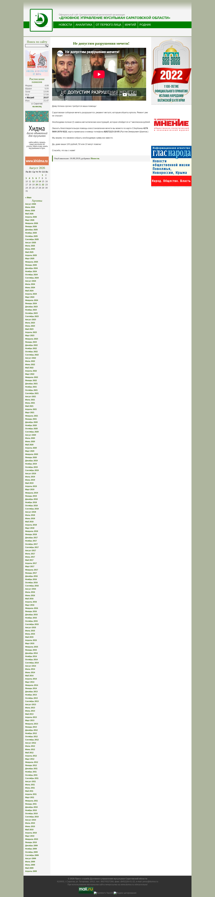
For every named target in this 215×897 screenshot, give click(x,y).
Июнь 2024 (30, 287)
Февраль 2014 (31, 685)
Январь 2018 (31, 534)
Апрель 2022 (31, 371)
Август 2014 (30, 666)
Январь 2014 (31, 688)
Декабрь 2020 (31, 422)
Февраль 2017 (31, 570)
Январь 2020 (31, 457)
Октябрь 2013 (31, 698)
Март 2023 (29, 335)
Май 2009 (29, 868)
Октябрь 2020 (31, 429)
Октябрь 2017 (31, 544)
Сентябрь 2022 (32, 355)
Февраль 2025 (31, 262)
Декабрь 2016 (31, 576)
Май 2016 (29, 599)
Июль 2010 (30, 823)
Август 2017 (30, 550)
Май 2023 (29, 329)
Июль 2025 (30, 246)
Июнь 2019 (30, 480)
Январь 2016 (31, 611)
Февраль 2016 (31, 608)
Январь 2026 (31, 226)
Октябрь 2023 (31, 313)
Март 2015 (29, 643)
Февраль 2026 (31, 223)
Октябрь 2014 (31, 659)
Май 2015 (29, 637)
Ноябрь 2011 (31, 772)
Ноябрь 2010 (31, 810)
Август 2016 (30, 589)
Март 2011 (29, 797)
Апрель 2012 (31, 756)
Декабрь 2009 (31, 846)
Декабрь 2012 (31, 730)
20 (37, 184)
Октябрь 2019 (31, 467)
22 (43, 184)
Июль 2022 (30, 361)
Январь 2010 (31, 842)
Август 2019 (30, 473)
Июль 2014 (30, 669)
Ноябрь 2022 (31, 348)
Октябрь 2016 (31, 583)
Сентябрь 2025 (32, 239)
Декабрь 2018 (31, 499)
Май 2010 (29, 830)
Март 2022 (29, 374)
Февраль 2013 (31, 724)
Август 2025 (30, 243)
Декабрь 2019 (31, 461)
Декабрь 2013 (31, 692)
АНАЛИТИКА (84, 24)
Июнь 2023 (30, 326)
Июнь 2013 (30, 711)
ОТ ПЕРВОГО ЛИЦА (108, 24)
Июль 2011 (30, 785)
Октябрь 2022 (31, 352)
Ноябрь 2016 (31, 579)
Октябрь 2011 (31, 775)
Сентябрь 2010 (32, 817)
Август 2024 (30, 281)
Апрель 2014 (31, 679)
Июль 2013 (30, 708)
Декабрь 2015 (31, 615)
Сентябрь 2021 (32, 393)
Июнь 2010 (30, 826)
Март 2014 (29, 682)
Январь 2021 (31, 419)
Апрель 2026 (31, 217)
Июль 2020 (30, 438)
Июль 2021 (30, 400)
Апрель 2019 (31, 486)
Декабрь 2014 (31, 653)
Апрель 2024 (31, 294)
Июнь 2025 (30, 249)
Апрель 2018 (31, 525)
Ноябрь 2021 (31, 387)
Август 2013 (30, 704)
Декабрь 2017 (31, 538)
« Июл (28, 197)
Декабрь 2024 (31, 268)
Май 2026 (29, 214)
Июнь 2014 (30, 672)
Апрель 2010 (31, 833)
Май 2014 (29, 676)
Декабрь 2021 (31, 384)
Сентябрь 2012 (32, 740)
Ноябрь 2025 (31, 233)
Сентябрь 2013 (32, 701)
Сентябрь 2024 (32, 278)
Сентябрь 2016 (32, 586)
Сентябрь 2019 (32, 470)
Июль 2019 (30, 477)
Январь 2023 (31, 342)
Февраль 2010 (31, 839)
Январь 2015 (31, 650)
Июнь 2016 (30, 595)
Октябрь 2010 (31, 813)
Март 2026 (29, 220)
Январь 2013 (31, 727)
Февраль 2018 (31, 531)
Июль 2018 (30, 515)
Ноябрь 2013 (31, 695)
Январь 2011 (31, 804)
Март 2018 (29, 528)
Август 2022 (30, 358)
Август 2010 (30, 820)
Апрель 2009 (31, 871)
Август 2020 (30, 435)
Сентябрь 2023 (32, 316)
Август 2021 (30, 396)
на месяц (36, 106)
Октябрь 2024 (31, 275)
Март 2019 (29, 489)
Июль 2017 (30, 554)
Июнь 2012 (30, 749)
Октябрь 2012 (31, 736)
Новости (95, 158)
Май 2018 (29, 522)
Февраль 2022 (31, 377)
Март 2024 (29, 297)
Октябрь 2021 (31, 390)
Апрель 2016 (31, 602)
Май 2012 (29, 753)
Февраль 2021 (31, 416)
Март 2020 (29, 451)
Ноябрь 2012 (31, 733)
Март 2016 (29, 605)
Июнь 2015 (30, 634)
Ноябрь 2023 (31, 310)
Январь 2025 (31, 265)
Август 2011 (30, 781)
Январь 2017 (31, 573)
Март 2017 (29, 566)
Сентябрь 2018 (32, 509)
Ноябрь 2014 (31, 656)
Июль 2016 (30, 592)
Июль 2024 (30, 284)
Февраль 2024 (31, 300)
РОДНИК (145, 24)
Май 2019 (29, 483)
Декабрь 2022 (31, 345)
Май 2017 (29, 560)
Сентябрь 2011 (31, 778)
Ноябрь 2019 (31, 464)
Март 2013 (29, 720)
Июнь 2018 (30, 518)
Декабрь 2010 (31, 807)
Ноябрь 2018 (31, 502)
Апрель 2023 (31, 332)
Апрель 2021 (31, 409)
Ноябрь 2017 (31, 541)
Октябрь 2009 (31, 852)
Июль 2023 (30, 323)
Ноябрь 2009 (31, 849)
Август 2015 (30, 627)
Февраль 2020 (31, 454)
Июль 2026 (30, 207)
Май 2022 (29, 368)
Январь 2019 (31, 496)
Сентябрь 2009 (32, 855)
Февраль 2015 (31, 647)
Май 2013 (29, 714)
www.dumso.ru (127, 884)
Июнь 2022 (30, 364)
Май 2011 (29, 791)
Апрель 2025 (31, 255)
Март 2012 (29, 759)
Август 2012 (30, 743)
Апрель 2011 (31, 794)
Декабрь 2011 (31, 769)
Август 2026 (30, 204)
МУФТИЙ (130, 24)
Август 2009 (30, 858)
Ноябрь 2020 (31, 425)
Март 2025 (29, 258)
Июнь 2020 (30, 441)
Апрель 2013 (31, 717)
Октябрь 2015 (31, 621)
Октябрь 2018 (31, 506)
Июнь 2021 (30, 403)
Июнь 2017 (30, 557)
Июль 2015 (30, 631)
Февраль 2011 (31, 801)
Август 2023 (30, 320)
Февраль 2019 (31, 493)
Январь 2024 (31, 303)
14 (40, 181)
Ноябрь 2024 (31, 271)
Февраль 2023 (31, 339)
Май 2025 (29, 252)
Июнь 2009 (30, 865)
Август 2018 (30, 512)
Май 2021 (29, 406)
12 (33, 181)
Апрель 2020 (31, 448)
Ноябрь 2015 (31, 618)
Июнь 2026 (30, 210)
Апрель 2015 (31, 640)
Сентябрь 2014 (32, 663)
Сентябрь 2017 (32, 547)
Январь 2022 (31, 380)
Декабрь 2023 (31, 307)
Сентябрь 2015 (32, 624)
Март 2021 (29, 412)
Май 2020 (29, 445)
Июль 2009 (30, 862)
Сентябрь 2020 (32, 432)
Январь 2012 (31, 765)
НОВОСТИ (65, 24)
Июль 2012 (30, 746)
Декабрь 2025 (31, 230)
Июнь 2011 (30, 788)
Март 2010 (29, 836)
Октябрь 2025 (31, 236)
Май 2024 (29, 291)
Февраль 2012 (31, 762)
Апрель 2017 (31, 563)
